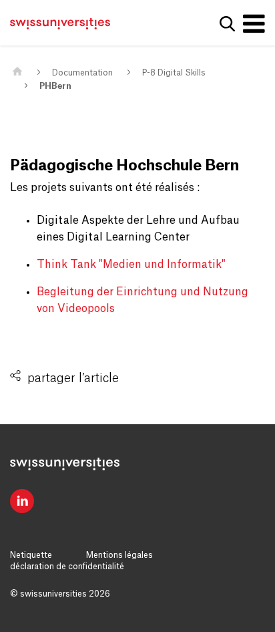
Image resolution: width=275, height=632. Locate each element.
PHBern (55, 86)
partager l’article (73, 378)
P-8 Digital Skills (174, 73)
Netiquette (31, 555)
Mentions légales (119, 555)
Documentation (82, 73)
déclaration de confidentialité (67, 567)
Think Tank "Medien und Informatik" (131, 264)
